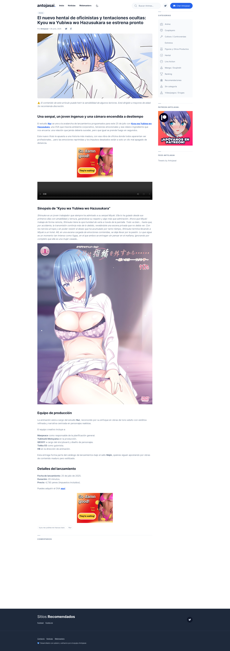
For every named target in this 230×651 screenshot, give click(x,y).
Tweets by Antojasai (167, 160)
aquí (63, 488)
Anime (41, 13)
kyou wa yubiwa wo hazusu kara (51, 528)
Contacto (41, 639)
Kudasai (40, 623)
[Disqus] (94, 573)
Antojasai (44, 29)
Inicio (61, 5)
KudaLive (49, 623)
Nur (50, 123)
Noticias (71, 5)
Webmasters (85, 5)
